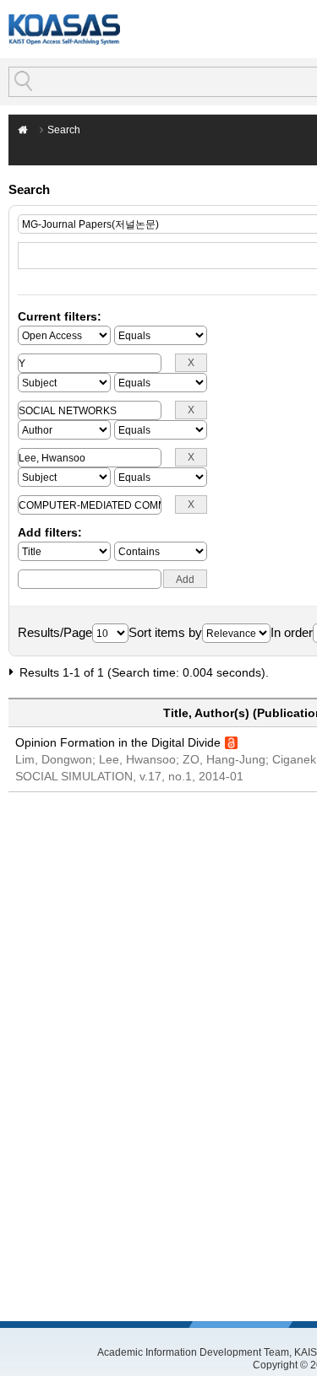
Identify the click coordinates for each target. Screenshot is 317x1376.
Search (63, 130)
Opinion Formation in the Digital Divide (118, 742)
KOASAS (64, 29)
